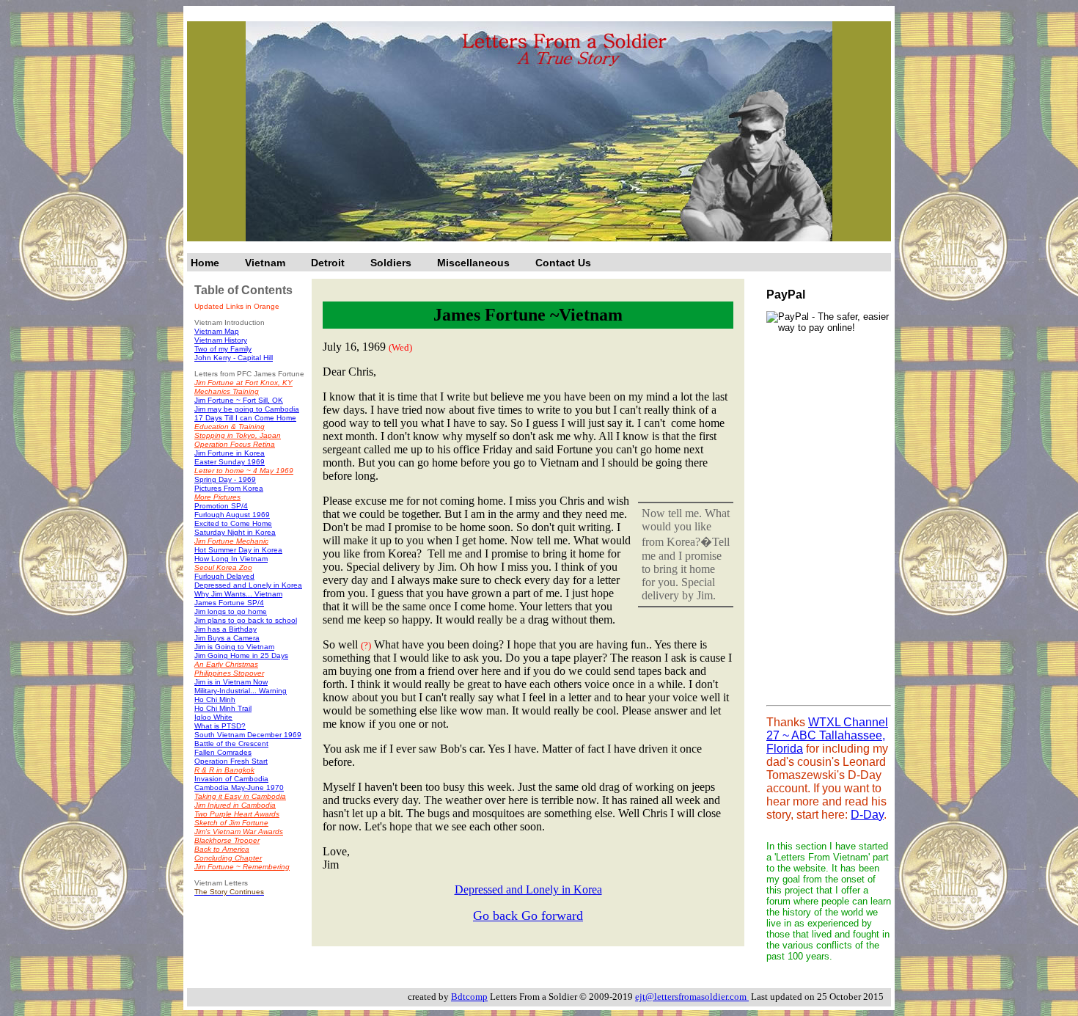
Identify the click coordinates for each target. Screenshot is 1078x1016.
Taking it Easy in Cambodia (240, 796)
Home (205, 262)
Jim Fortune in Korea (229, 453)
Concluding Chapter (228, 858)
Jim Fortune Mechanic (231, 541)
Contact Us (563, 262)
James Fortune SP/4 (229, 603)
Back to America (221, 849)
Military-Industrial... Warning (240, 691)
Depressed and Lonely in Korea (248, 585)
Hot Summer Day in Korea (238, 550)
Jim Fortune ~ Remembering (242, 867)
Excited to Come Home (233, 523)
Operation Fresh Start (231, 761)
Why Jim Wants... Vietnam (238, 594)
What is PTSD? (220, 726)
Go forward (552, 915)
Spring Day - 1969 (225, 479)
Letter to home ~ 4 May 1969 (243, 471)
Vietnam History (220, 340)
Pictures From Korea (228, 488)
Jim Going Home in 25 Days (241, 655)
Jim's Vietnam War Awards (238, 831)
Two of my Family (223, 349)
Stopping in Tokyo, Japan (237, 435)
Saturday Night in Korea (235, 532)
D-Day (867, 814)
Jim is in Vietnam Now (231, 682)
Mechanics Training (226, 391)
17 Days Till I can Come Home (245, 418)
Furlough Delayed (224, 576)
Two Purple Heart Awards (236, 814)
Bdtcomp (469, 997)
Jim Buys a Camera (227, 638)
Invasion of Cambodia (231, 779)
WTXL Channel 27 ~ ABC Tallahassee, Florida (827, 735)
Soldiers (390, 262)
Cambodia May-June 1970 (239, 787)
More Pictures (217, 497)
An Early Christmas (226, 664)
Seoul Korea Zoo (223, 567)
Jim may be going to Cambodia (246, 409)
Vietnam (265, 262)
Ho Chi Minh (214, 699)
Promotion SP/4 (221, 506)
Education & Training (229, 427)
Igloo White (213, 717)
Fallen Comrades (223, 752)
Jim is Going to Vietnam (234, 647)
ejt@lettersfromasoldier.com (692, 997)
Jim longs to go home (230, 611)
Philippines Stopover (229, 673)
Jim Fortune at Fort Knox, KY (243, 383)
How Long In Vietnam (231, 559)
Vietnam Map (216, 331)
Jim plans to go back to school (245, 620)
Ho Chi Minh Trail (223, 708)
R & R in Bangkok (224, 770)
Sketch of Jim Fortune (231, 823)
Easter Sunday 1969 (229, 462)
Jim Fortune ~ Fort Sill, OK (238, 400)
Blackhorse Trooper (227, 840)
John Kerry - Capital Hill (233, 358)
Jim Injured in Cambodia (235, 805)
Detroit (328, 262)
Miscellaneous (473, 262)
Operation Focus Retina (234, 444)
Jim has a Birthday (225, 629)
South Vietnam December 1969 (247, 735)
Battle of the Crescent (231, 743)
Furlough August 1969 (232, 515)
